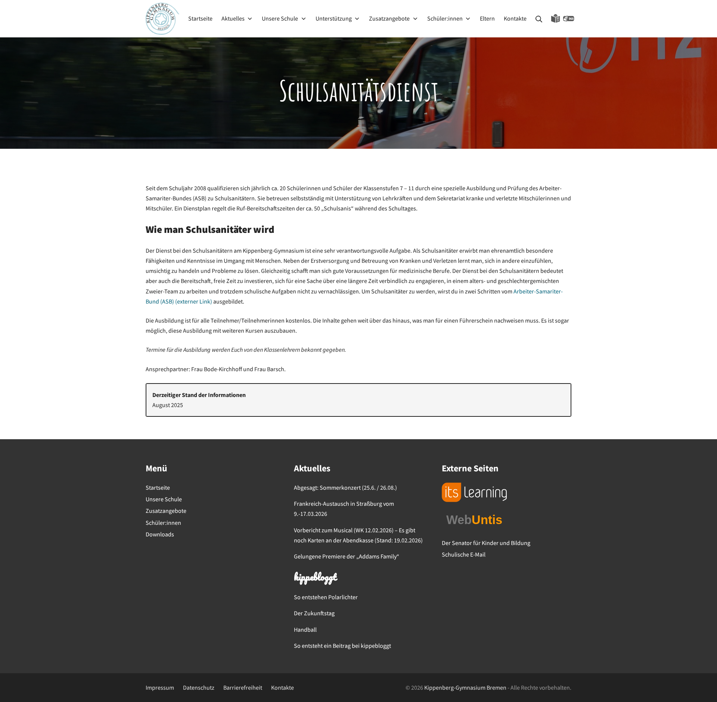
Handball (305, 629)
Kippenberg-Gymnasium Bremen (465, 687)
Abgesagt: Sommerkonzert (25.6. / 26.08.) (345, 487)
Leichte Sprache (555, 18)
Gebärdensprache (568, 18)
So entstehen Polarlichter (326, 597)
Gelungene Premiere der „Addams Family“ (346, 556)
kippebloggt (315, 577)
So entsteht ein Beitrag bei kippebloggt (342, 645)
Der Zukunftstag (314, 613)
